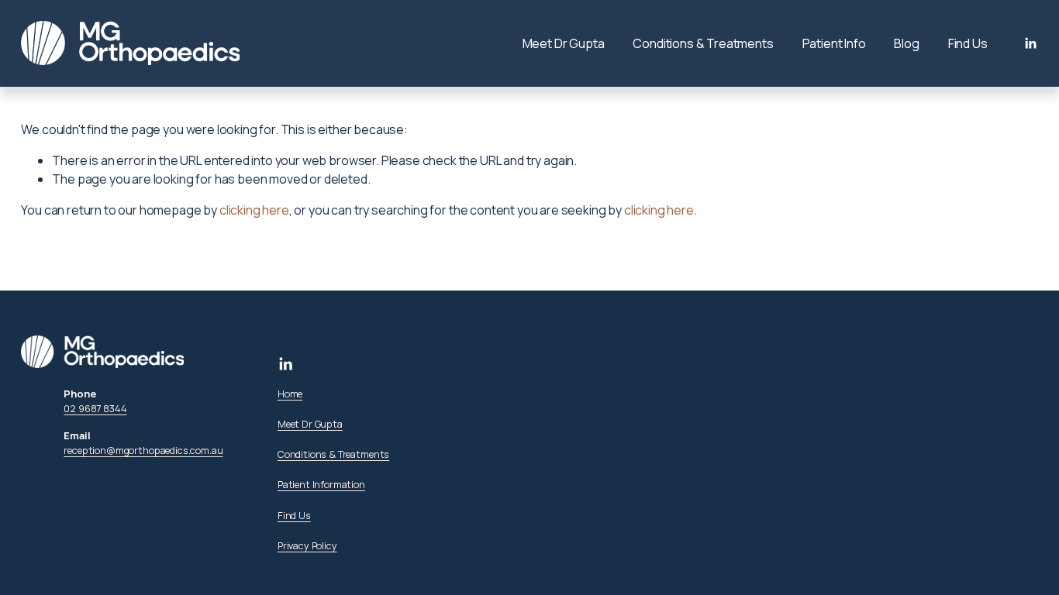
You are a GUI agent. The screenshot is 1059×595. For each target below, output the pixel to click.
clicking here (254, 209)
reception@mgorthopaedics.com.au (143, 450)
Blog (906, 43)
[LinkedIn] (1030, 43)
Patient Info (834, 43)
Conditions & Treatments (703, 43)
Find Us (968, 43)
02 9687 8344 (95, 408)
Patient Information (321, 484)
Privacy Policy (307, 545)
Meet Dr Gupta (564, 43)
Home (290, 394)
